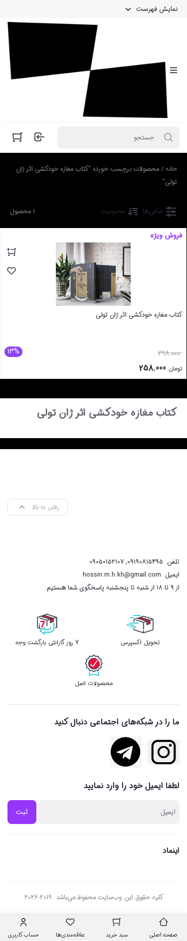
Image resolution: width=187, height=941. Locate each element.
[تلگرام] (126, 752)
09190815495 (145, 562)
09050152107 (106, 562)
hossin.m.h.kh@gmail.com (122, 575)
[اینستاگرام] (164, 752)
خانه (171, 169)
